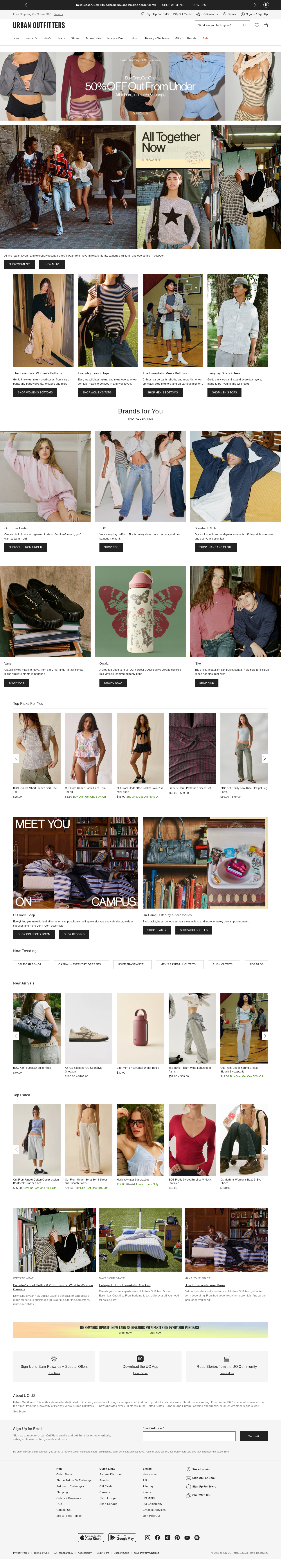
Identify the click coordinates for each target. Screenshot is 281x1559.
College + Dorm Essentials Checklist (125, 1285)
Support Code (121, 1553)
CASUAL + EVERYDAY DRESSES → (81, 964)
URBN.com (103, 1553)
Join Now (54, 1373)
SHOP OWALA (113, 682)
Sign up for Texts (204, 1486)
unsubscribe (209, 1451)
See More (19, 1411)
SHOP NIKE (206, 682)
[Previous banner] (26, 5)
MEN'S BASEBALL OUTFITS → (180, 964)
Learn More (140, 1373)
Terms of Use (41, 1553)
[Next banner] (255, 5)
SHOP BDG (111, 547)
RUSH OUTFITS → (224, 964)
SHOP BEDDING (74, 934)
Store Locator (201, 1469)
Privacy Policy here (176, 1451)
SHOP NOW (140, 113)
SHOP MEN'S (197, 5)
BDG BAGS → (258, 964)
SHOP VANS (17, 682)
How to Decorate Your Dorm (205, 1285)
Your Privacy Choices (146, 1553)
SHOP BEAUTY (156, 930)
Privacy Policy (21, 1553)
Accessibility (85, 1553)
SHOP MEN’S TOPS (224, 392)
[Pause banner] (266, 5)
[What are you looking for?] (245, 25)
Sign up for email (204, 1478)
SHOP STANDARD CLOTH (215, 547)
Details (58, 14)
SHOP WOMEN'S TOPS (97, 392)
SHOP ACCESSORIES (194, 930)
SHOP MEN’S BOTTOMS (162, 392)
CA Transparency (63, 1553)
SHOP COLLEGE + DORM (34, 934)
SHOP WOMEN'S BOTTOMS (35, 392)
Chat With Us (201, 1495)
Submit (253, 1436)
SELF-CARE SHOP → (31, 964)
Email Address (153, 1428)
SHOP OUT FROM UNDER (25, 547)
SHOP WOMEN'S (173, 5)
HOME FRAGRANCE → (132, 964)
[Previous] (17, 758)
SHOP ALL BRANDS (140, 418)
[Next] (264, 758)
